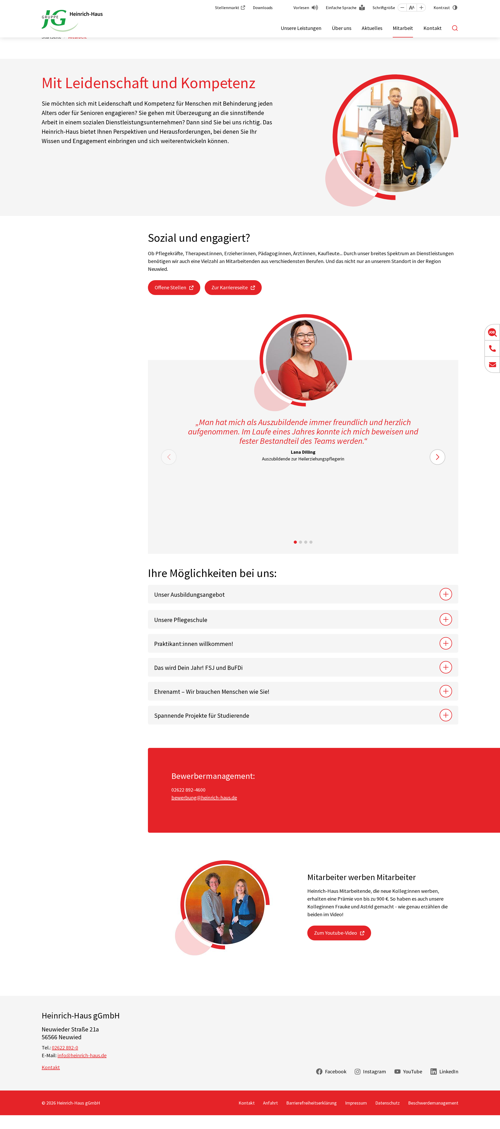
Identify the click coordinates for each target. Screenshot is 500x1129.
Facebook (335, 1071)
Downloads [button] (263, 7)
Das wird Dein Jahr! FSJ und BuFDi (198, 668)
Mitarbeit (403, 28)
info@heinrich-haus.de (82, 1055)
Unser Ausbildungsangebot (189, 595)
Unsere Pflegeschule (180, 620)
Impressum (356, 1103)
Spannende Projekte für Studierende (201, 715)
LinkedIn (448, 1071)
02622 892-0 (65, 1047)
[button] (402, 7)
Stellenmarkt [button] (227, 7)
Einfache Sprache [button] (341, 7)
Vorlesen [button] (301, 7)
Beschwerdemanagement (433, 1103)
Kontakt (432, 28)
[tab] (303, 594)
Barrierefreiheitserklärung (311, 1103)
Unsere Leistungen (301, 28)
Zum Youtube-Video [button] (335, 932)
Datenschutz (387, 1103)
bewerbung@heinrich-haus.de (204, 797)
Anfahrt (270, 1103)
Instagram (374, 1071)
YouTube (412, 1071)
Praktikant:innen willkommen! (193, 644)
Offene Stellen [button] (170, 287)
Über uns (341, 28)
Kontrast (442, 7)
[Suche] (455, 28)
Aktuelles (372, 28)
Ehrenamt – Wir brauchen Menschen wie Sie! (212, 692)
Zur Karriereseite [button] (229, 287)
